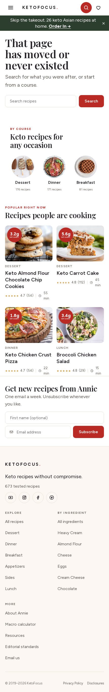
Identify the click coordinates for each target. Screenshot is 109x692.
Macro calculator (20, 624)
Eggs (62, 566)
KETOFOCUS (40, 7)
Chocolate (67, 588)
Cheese (65, 555)
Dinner (11, 543)
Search (91, 101)
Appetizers (15, 566)
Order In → (60, 26)
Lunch (10, 588)
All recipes (14, 521)
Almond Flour (70, 543)
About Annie (16, 613)
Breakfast (14, 555)
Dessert (12, 532)
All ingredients (70, 521)
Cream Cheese (71, 577)
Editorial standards (22, 646)
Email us (12, 657)
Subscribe (88, 431)
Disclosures (95, 683)
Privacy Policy (73, 683)
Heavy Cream (70, 532)
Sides (10, 577)
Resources (15, 635)
